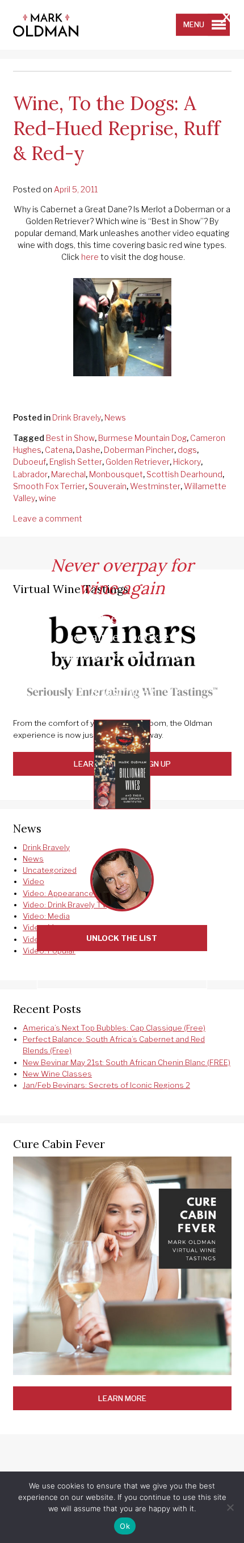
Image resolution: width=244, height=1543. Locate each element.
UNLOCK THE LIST (121, 938)
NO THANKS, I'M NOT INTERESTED (122, 976)
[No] (229, 1507)
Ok (125, 1526)
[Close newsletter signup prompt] (226, 18)
